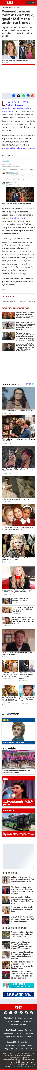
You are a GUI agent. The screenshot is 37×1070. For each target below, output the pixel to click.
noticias (18, 720)
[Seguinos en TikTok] (21, 1012)
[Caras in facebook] (10, 1012)
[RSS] (26, 1012)
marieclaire (18, 748)
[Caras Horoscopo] (18, 996)
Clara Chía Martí (17, 218)
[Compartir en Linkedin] (28, 95)
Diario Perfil (8, 1018)
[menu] (3, 3)
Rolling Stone (28, 1033)
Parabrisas (27, 1021)
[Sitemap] (31, 1012)
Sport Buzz (10, 1036)
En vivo (31, 3)
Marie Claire (28, 1018)
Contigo (28, 1030)
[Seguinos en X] (15, 1012)
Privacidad (21, 1045)
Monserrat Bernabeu (9, 302)
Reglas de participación (14, 1048)
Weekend (17, 1021)
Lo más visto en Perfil (14, 927)
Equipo (29, 1045)
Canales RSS (11, 1042)
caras (18, 778)
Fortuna (9, 1021)
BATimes (23, 1025)
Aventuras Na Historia (12, 1033)
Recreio (20, 1036)
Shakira (22, 302)
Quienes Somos (24, 1042)
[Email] (32, 95)
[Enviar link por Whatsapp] (23, 95)
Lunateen (14, 1025)
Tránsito (28, 1048)
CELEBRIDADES (6, 7)
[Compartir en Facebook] (13, 95)
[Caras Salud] (18, 987)
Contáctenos (10, 1045)
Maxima (28, 1036)
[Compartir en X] (18, 95)
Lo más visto (9, 873)
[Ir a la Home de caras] (9, 3)
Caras (20, 1030)
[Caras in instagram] (5, 1012)
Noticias (18, 1018)
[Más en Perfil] (13, 714)
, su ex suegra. (18, 148)
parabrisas (18, 811)
